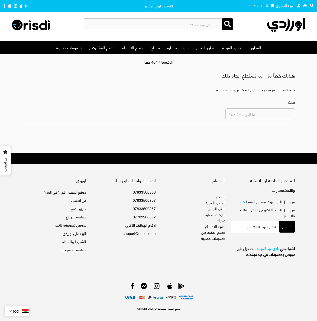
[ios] (20, 5)
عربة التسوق (280, 5)
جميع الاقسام (132, 47)
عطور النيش (205, 47)
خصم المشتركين (101, 47)
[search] (312, 5)
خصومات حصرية (69, 47)
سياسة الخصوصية (73, 249)
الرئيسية (167, 61)
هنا (242, 201)
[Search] (227, 24)
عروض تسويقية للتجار (70, 224)
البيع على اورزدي (74, 233)
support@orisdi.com (139, 233)
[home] (305, 5)
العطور (256, 47)
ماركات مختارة (178, 47)
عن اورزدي (78, 200)
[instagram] (15, 5)
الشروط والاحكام (74, 241)
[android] (26, 5)
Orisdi (142, 308)
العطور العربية (232, 47)
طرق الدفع (78, 208)
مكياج (155, 47)
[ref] (10, 5)
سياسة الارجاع (76, 216)
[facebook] (4, 5)
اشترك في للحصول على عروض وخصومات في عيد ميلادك (266, 251)
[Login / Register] (298, 5)
